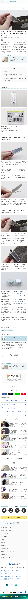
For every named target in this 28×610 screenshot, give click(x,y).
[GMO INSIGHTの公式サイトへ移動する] (14, 563)
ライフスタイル (14, 8)
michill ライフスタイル (23, 426)
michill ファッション (23, 484)
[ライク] (26, 1)
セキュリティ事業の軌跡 (5, 579)
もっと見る (14, 501)
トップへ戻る (13, 386)
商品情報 (5, 71)
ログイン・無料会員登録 (14, 517)
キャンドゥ (11, 132)
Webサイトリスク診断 (11, 571)
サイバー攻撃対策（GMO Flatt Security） (7, 578)
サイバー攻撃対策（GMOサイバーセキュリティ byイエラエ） (10, 576)
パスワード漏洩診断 (4, 571)
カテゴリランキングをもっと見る (14, 458)
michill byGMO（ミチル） (5, 8)
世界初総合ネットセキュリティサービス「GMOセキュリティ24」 (11, 570)
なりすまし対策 (17, 578)
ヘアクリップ (23, 164)
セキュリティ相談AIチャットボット (6, 573)
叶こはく (5, 39)
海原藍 (26, 433)
